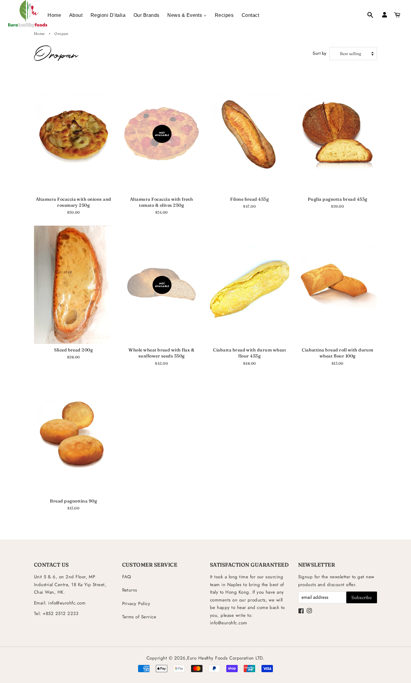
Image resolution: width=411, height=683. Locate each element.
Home (54, 15)
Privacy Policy (136, 603)
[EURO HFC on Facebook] (301, 611)
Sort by (319, 53)
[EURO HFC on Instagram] (309, 611)
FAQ (126, 576)
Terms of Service (139, 616)
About (75, 15)
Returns (129, 590)
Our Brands (146, 15)
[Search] (367, 15)
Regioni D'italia (108, 15)
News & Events (185, 15)
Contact (250, 15)
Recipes (224, 15)
